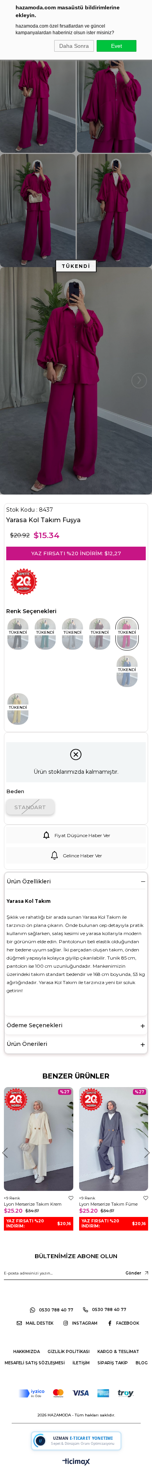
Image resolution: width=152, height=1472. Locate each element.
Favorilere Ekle (71, 1198)
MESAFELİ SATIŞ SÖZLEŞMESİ (35, 1362)
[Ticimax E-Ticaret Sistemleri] (76, 1462)
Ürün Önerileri (27, 1043)
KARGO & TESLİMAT (118, 1351)
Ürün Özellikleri (29, 881)
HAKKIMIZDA (26, 1351)
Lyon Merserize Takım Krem (33, 1204)
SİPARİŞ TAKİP (112, 1362)
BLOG (142, 1362)
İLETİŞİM (81, 1362)
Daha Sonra (74, 46)
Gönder (133, 1273)
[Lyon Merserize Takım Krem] (38, 1139)
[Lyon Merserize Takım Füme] (113, 1139)
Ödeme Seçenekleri (34, 1025)
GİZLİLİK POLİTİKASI (69, 1351)
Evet (116, 46)
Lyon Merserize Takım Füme (108, 1204)
